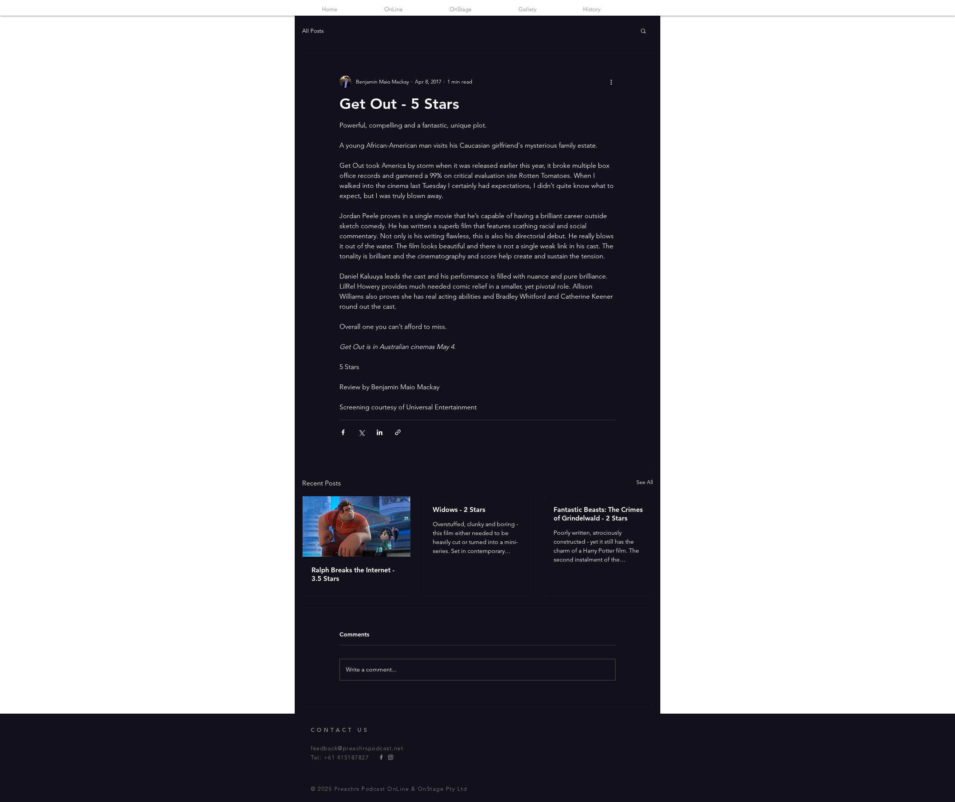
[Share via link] (397, 432)
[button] (643, 31)
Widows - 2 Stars (459, 509)
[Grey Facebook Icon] (381, 757)
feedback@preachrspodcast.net (357, 748)
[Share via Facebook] (343, 432)
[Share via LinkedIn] (379, 432)
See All (644, 482)
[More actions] (611, 81)
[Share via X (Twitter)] (361, 432)
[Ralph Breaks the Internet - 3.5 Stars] (356, 526)
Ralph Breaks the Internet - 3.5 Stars (353, 574)
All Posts (312, 30)
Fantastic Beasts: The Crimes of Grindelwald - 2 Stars (598, 513)
